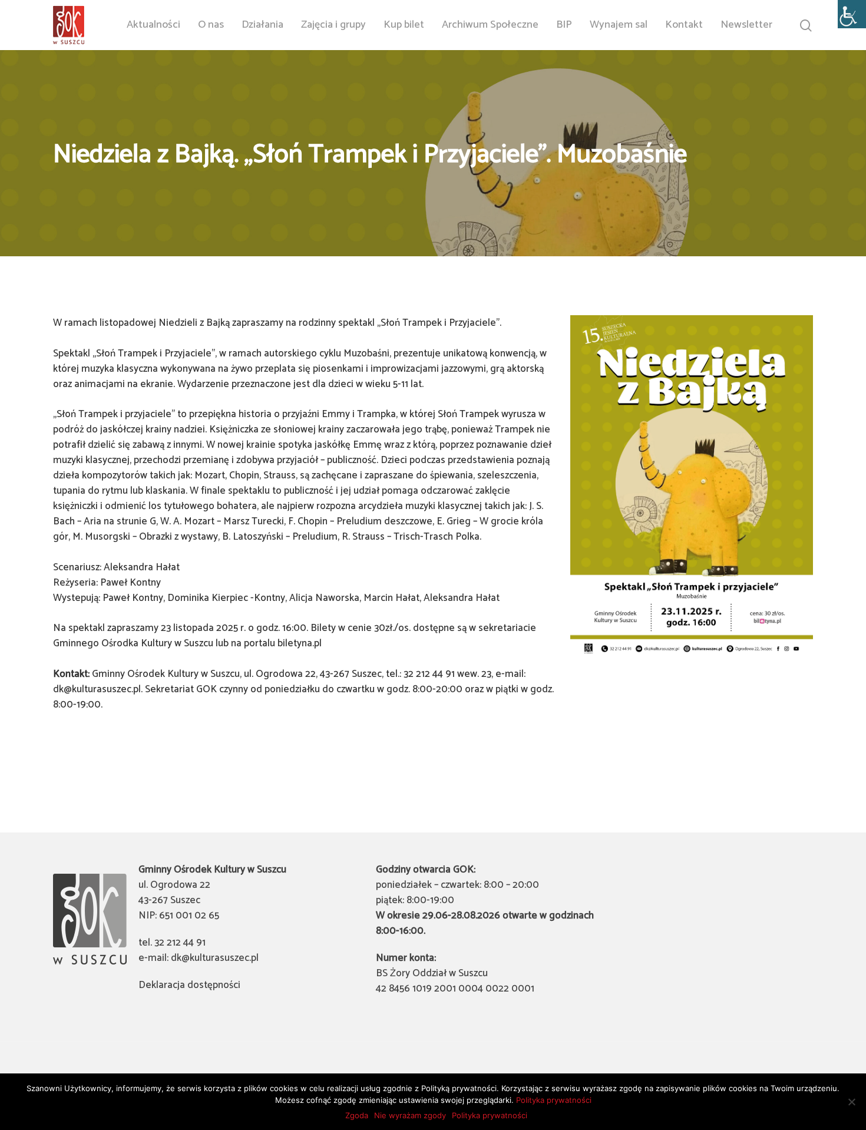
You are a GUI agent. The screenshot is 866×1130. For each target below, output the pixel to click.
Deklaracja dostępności (189, 985)
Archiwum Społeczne (490, 25)
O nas (211, 25)
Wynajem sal (618, 25)
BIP (564, 25)
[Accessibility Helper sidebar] (852, 14)
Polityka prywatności (553, 1100)
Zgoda (356, 1115)
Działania (262, 25)
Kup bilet (404, 25)
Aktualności (153, 25)
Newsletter (746, 25)
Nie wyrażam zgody (410, 1115)
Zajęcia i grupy (333, 25)
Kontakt (684, 25)
